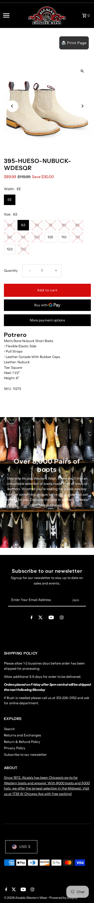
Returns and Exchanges (22, 735)
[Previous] (12, 106)
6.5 (23, 225)
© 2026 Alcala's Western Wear (26, 898)
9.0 (9, 237)
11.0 (63, 237)
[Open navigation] (13, 15)
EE (10, 200)
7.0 (37, 225)
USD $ (25, 847)
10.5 (50, 237)
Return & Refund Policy (22, 742)
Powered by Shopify (63, 898)
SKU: (7, 389)
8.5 (77, 225)
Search (9, 729)
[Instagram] (61, 618)
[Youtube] (51, 618)
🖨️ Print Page (74, 43)
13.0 (23, 249)
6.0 (9, 225)
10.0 (37, 237)
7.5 (50, 225)
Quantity (11, 270)
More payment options (47, 320)
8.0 (64, 225)
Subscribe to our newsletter (25, 755)
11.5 (77, 237)
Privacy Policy (14, 748)
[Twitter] (40, 618)
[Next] (82, 106)
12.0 (10, 249)
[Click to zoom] (82, 71)
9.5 (23, 237)
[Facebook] (32, 618)
